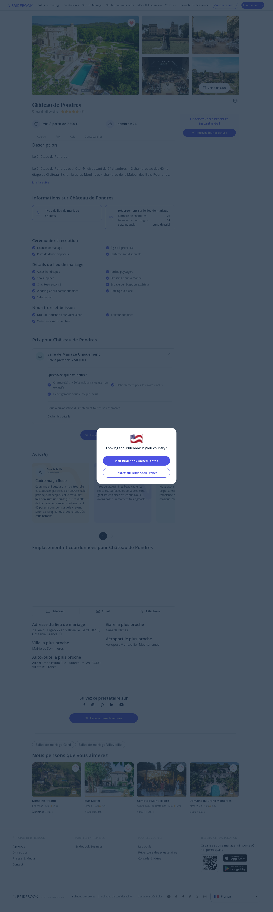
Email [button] (106, 611)
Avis (72, 136)
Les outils (144, 846)
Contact (18, 864)
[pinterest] (102, 705)
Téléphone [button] (152, 611)
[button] (39, 55)
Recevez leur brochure (211, 133)
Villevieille (51, 111)
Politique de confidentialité (116, 896)
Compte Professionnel (194, 5)
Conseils (170, 5)
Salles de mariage (49, 5)
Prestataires (71, 5)
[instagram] (92, 705)
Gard (40, 111)
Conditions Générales (150, 896)
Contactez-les (94, 136)
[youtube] (122, 705)
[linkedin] (111, 705)
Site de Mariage (92, 5)
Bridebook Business (89, 846)
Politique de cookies (83, 896)
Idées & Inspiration (149, 5)
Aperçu (41, 136)
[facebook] (84, 705)
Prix (58, 136)
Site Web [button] (58, 611)
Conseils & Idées (149, 858)
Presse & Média (24, 858)
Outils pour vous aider (120, 5)
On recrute (20, 852)
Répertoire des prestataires (157, 852)
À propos (19, 846)
